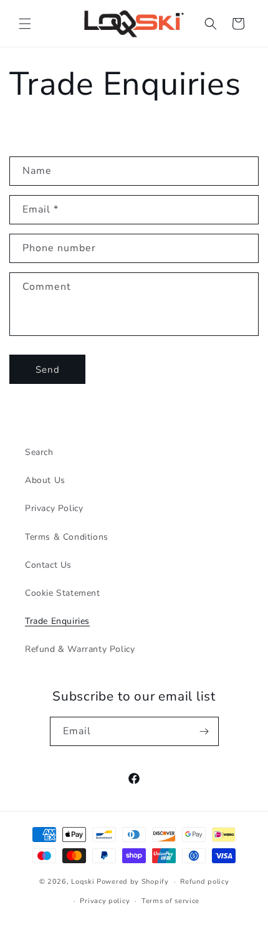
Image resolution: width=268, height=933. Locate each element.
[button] (25, 23)
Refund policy (204, 881)
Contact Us (48, 565)
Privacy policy (105, 901)
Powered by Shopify (133, 881)
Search (39, 452)
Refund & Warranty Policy (80, 649)
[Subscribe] (204, 731)
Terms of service (170, 901)
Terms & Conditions (66, 537)
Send (48, 369)
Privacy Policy (54, 508)
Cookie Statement (62, 593)
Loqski (82, 881)
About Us (45, 480)
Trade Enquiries (57, 621)
